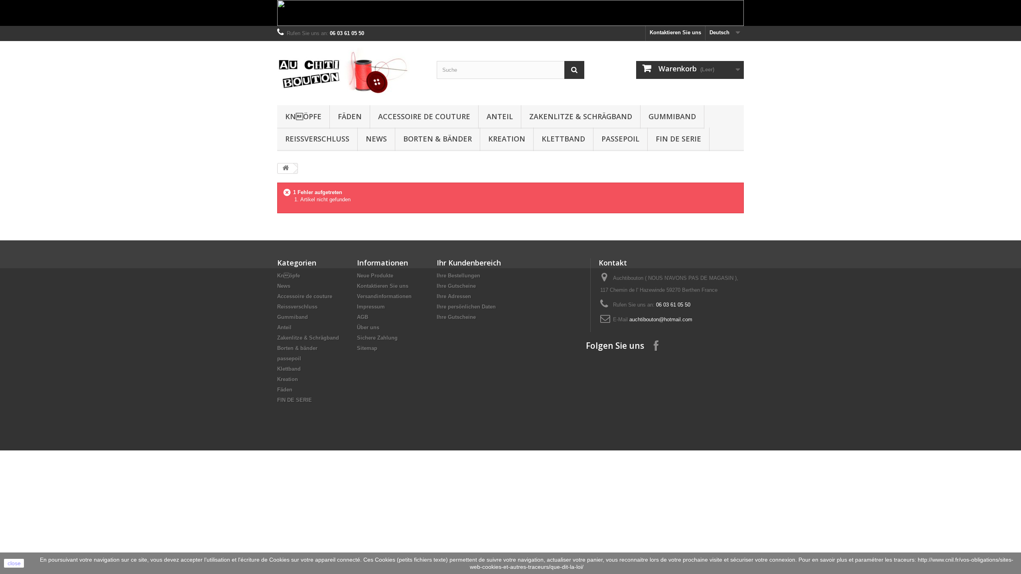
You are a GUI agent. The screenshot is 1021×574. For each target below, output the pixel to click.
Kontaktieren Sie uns (675, 32)
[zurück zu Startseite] (285, 168)
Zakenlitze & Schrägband (580, 116)
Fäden (350, 116)
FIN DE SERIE (678, 139)
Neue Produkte (375, 276)
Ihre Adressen (454, 296)
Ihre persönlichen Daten (466, 307)
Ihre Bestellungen (458, 276)
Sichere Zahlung (377, 338)
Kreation (506, 139)
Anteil (500, 116)
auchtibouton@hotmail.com (660, 319)
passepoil (620, 139)
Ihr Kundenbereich (469, 262)
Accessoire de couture (424, 116)
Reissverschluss (317, 139)
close (14, 563)
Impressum (371, 307)
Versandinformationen (384, 296)
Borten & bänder (437, 139)
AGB (362, 317)
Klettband (563, 139)
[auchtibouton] (351, 71)
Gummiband (672, 116)
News (376, 139)
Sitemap (367, 348)
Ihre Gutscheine (456, 286)
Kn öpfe (303, 116)
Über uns (368, 327)
